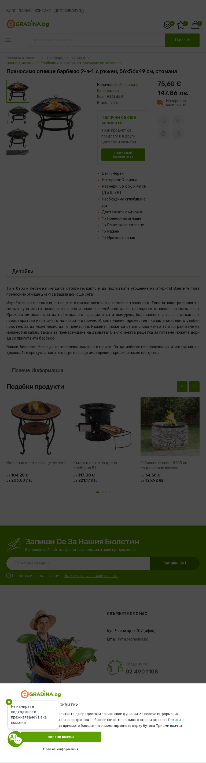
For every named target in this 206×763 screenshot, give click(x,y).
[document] (103, 720)
